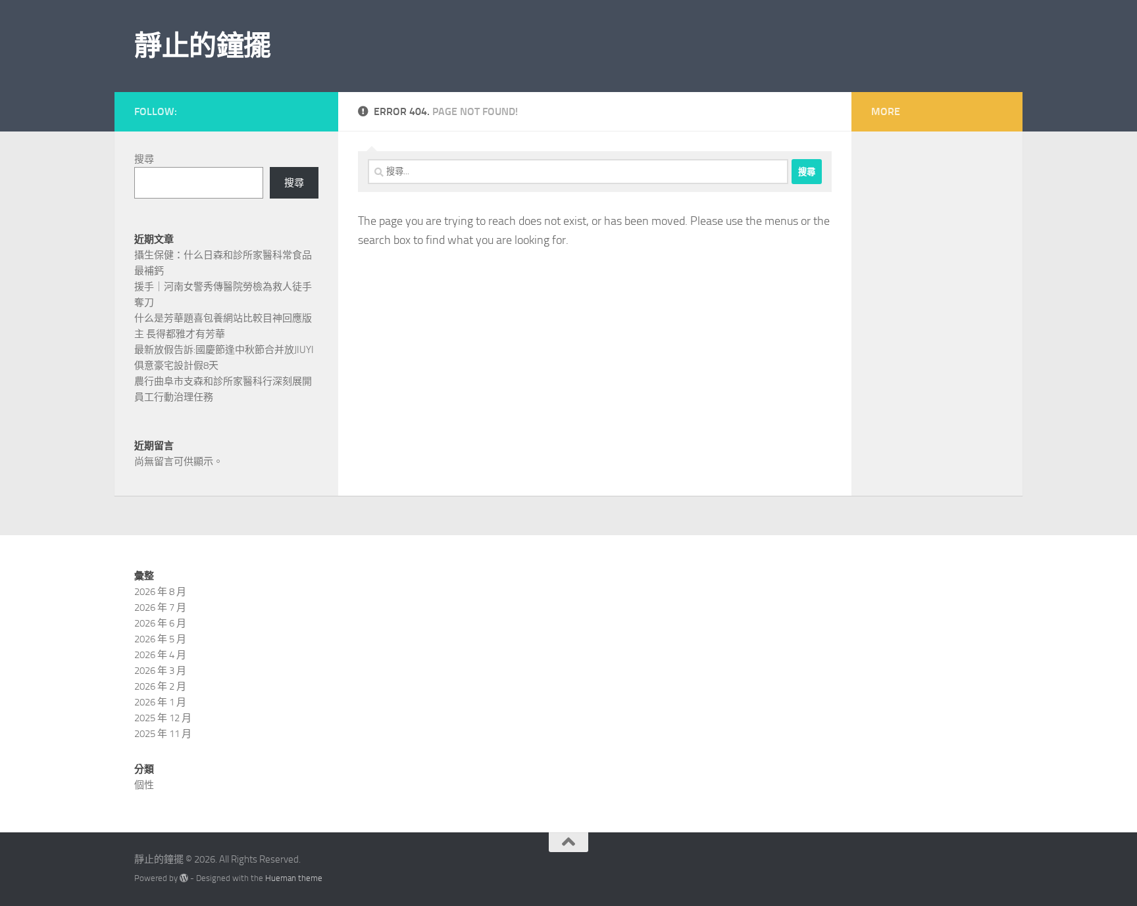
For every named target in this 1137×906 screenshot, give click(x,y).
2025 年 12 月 (162, 718)
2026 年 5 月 (160, 639)
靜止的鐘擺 (202, 46)
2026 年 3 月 (160, 671)
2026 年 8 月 (160, 592)
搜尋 (144, 159)
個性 (144, 785)
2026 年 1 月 (160, 702)
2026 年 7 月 (160, 607)
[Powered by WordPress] (184, 878)
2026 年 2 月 (160, 686)
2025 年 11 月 (162, 734)
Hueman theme (293, 878)
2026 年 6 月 (160, 623)
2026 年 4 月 (160, 655)
